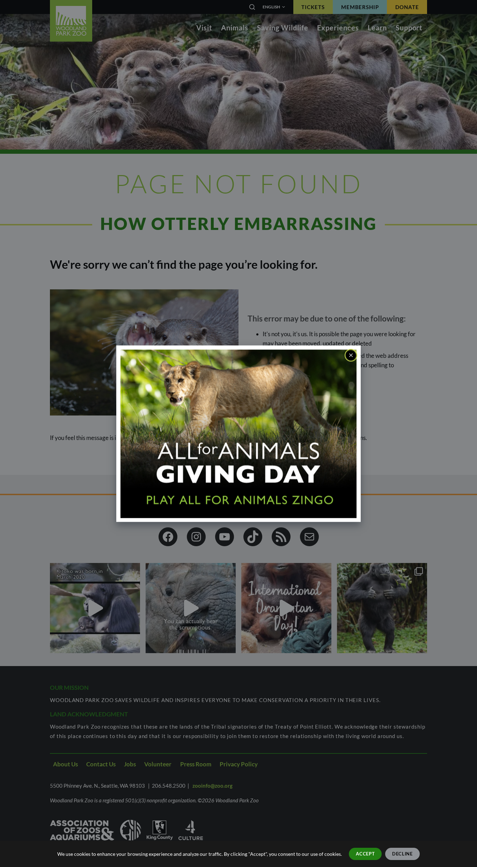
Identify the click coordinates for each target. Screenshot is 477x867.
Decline (402, 854)
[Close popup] (351, 355)
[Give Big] (238, 433)
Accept (365, 854)
